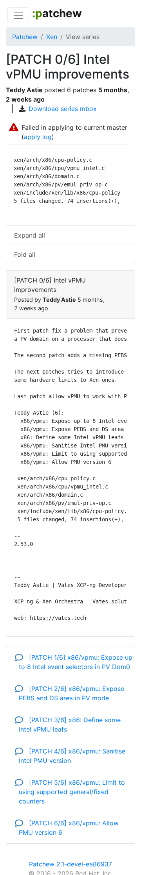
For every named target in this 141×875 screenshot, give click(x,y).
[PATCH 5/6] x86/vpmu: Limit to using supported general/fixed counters (72, 791)
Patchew (25, 37)
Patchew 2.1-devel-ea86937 (70, 864)
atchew (57, 13)
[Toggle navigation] (18, 15)
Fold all (24, 254)
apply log (38, 137)
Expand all (29, 235)
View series (82, 37)
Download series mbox (63, 109)
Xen (51, 37)
